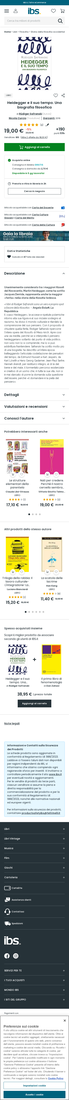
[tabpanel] (34, 63)
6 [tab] (43, 612)
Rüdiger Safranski (30, 114)
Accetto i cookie (34, 1094)
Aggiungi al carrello (37, 147)
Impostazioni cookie (34, 1085)
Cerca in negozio (34, 191)
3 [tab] (36, 514)
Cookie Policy (55, 1078)
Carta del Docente (42, 207)
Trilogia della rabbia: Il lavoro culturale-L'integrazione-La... (17, 581)
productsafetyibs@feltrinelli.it (41, 813)
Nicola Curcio (17, 118)
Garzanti (49, 118)
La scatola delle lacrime (52, 580)
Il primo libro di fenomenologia (51, 680)
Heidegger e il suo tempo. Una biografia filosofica (17, 680)
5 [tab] (40, 612)
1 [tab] (34, 87)
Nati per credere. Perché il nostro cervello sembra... (51, 484)
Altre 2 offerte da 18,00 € (34, 137)
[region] (34, 1058)
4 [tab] (40, 514)
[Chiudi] (65, 1020)
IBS (17, 137)
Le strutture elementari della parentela (17, 484)
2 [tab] (32, 514)
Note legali (12, 724)
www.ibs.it (55, 774)
